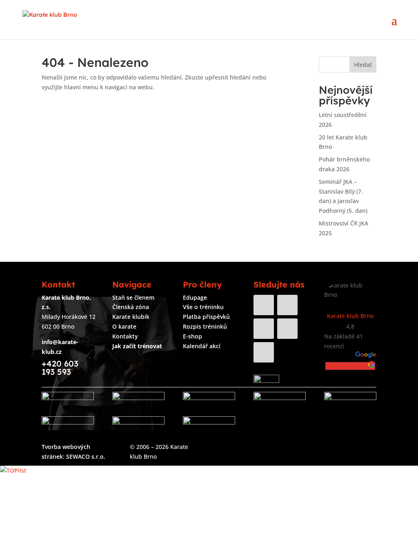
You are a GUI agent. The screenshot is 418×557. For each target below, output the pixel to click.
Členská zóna (130, 307)
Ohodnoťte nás (346, 366)
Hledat (363, 65)
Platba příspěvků (206, 316)
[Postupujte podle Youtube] (263, 328)
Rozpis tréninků (205, 326)
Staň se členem (133, 297)
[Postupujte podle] (287, 352)
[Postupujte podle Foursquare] (263, 352)
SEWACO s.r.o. (85, 456)
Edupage (195, 297)
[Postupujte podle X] (287, 328)
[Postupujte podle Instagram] (287, 305)
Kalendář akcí (201, 346)
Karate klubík (130, 316)
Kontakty (125, 336)
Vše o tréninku (203, 307)
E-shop (192, 336)
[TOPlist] (13, 470)
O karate (124, 326)
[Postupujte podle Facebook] (263, 305)
